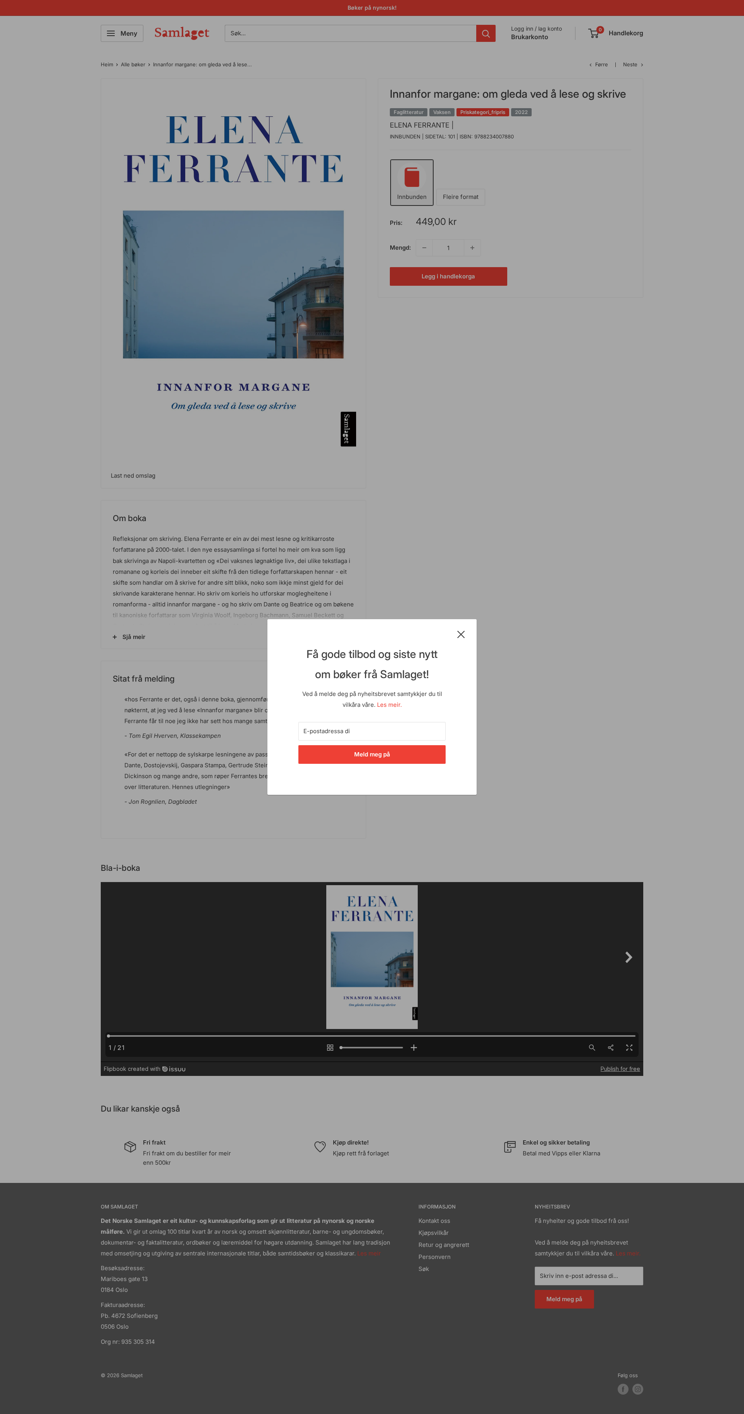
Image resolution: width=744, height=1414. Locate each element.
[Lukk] (461, 633)
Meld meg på (372, 754)
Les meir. (389, 704)
